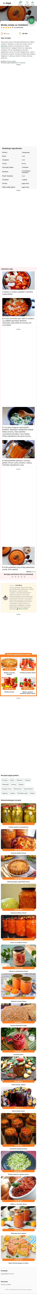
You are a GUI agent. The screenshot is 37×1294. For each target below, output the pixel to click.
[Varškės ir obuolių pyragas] (9, 663)
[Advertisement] (18, 84)
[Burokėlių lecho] (18, 1039)
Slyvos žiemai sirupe (18, 1111)
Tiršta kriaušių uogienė (18, 1084)
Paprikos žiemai (9, 692)
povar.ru (33, 571)
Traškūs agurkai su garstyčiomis (18, 827)
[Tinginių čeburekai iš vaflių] (18, 1012)
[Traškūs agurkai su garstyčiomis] (18, 813)
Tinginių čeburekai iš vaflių (18, 1025)
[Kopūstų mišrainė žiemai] (18, 839)
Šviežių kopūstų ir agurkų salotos (18, 1174)
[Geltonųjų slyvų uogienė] (18, 1217)
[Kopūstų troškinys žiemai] (18, 896)
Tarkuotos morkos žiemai (18, 1001)
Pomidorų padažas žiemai (28, 672)
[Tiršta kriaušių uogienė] (18, 1069)
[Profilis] (33, 2)
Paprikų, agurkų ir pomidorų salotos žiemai (27, 692)
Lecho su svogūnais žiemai (18, 942)
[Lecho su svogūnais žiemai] (18, 927)
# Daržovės (22, 62)
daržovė (4, 46)
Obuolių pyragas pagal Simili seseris (18, 881)
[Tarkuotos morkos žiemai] (18, 985)
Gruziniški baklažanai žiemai (18, 1148)
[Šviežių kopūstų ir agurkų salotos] (18, 1160)
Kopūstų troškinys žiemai (18, 913)
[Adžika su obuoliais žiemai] (18, 1188)
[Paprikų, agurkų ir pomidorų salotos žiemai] (28, 682)
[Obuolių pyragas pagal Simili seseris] (18, 866)
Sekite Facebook (23, 609)
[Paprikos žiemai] (9, 682)
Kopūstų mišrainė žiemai (18, 853)
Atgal (8, 3)
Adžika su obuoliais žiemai (18, 1204)
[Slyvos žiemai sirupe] (18, 1097)
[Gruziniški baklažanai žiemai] (18, 1129)
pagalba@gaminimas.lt (7, 1273)
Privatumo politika (6, 1284)
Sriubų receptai (11, 61)
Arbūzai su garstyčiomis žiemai (18, 971)
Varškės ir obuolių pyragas (9, 673)
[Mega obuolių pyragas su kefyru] (18, 1247)
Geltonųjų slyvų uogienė (18, 1233)
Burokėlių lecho (18, 1054)
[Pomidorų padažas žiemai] (28, 663)
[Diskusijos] (21, 2)
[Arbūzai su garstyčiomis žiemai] (18, 956)
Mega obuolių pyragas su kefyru (18, 1263)
